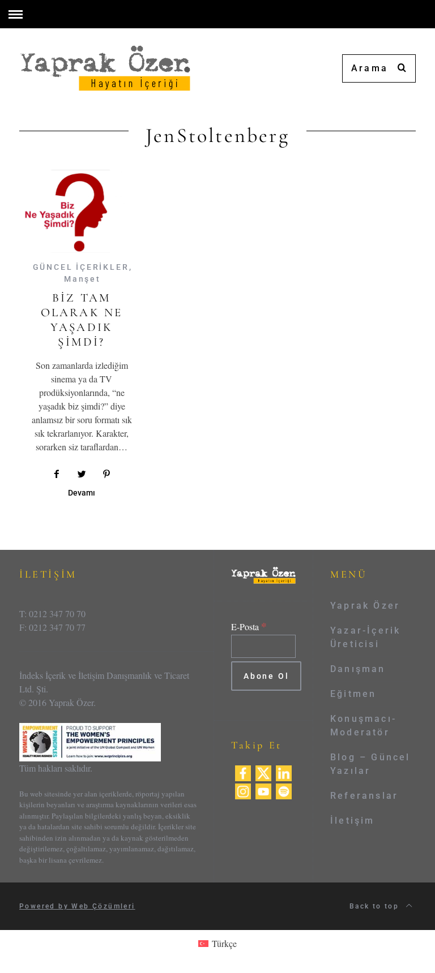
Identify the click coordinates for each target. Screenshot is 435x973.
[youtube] (263, 790)
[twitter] (263, 772)
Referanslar (364, 795)
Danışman (358, 669)
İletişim (352, 820)
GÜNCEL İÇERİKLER (81, 267)
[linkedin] (284, 772)
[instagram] (243, 790)
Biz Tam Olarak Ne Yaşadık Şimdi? (82, 320)
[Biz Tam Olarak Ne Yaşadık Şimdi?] (81, 211)
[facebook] (243, 772)
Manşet (82, 278)
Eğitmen (353, 693)
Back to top (375, 906)
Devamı (81, 493)
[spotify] (284, 790)
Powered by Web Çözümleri (77, 906)
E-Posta (249, 626)
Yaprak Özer (365, 605)
